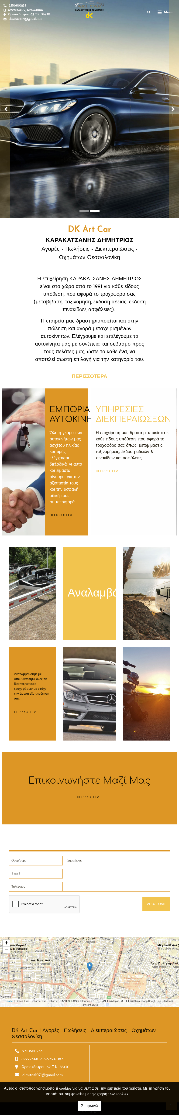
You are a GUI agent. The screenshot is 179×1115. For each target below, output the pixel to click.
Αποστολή (156, 904)
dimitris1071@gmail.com (25, 19)
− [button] (6, 950)
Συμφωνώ (89, 1106)
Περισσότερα (61, 515)
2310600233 (17, 5)
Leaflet (9, 1001)
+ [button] (6, 943)
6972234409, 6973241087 (25, 10)
